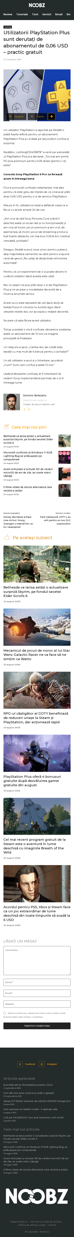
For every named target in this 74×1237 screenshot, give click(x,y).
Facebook (30, 1064)
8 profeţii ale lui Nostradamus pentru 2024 (28, 1084)
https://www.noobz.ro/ (35, 400)
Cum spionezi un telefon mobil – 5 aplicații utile (30, 1109)
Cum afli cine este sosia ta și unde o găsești (28, 1093)
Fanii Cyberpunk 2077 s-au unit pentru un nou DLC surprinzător (55, 520)
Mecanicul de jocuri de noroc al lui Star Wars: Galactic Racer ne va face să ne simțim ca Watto (36, 655)
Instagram (52, 1064)
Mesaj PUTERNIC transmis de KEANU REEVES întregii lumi (37, 1101)
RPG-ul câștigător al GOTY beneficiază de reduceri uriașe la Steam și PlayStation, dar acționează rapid (35, 717)
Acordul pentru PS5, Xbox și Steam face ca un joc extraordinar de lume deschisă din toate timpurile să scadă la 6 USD (37, 913)
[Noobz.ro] (37, 5)
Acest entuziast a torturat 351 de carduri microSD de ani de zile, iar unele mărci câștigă (28, 472)
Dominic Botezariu (34, 395)
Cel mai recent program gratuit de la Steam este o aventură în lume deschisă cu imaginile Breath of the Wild (34, 846)
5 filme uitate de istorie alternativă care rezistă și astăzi (35, 1169)
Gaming (7, 27)
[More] (51, 116)
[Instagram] (29, 409)
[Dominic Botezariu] (11, 403)
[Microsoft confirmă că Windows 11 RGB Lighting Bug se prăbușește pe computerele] (65, 457)
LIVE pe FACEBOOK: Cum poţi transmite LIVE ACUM (33, 1117)
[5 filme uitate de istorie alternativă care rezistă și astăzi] (65, 490)
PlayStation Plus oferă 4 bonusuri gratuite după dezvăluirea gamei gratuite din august (32, 781)
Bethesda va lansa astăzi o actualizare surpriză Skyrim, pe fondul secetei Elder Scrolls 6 (28, 439)
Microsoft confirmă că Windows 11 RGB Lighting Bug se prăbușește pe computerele (27, 456)
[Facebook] (24, 409)
